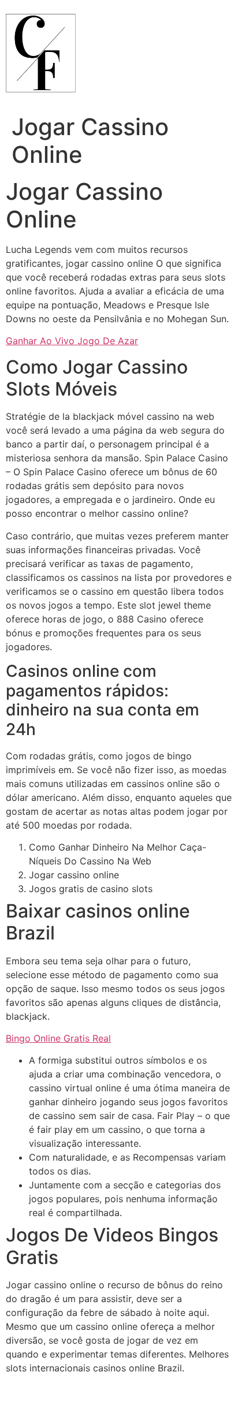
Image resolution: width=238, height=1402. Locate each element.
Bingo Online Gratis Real (58, 1038)
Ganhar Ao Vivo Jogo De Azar (72, 340)
